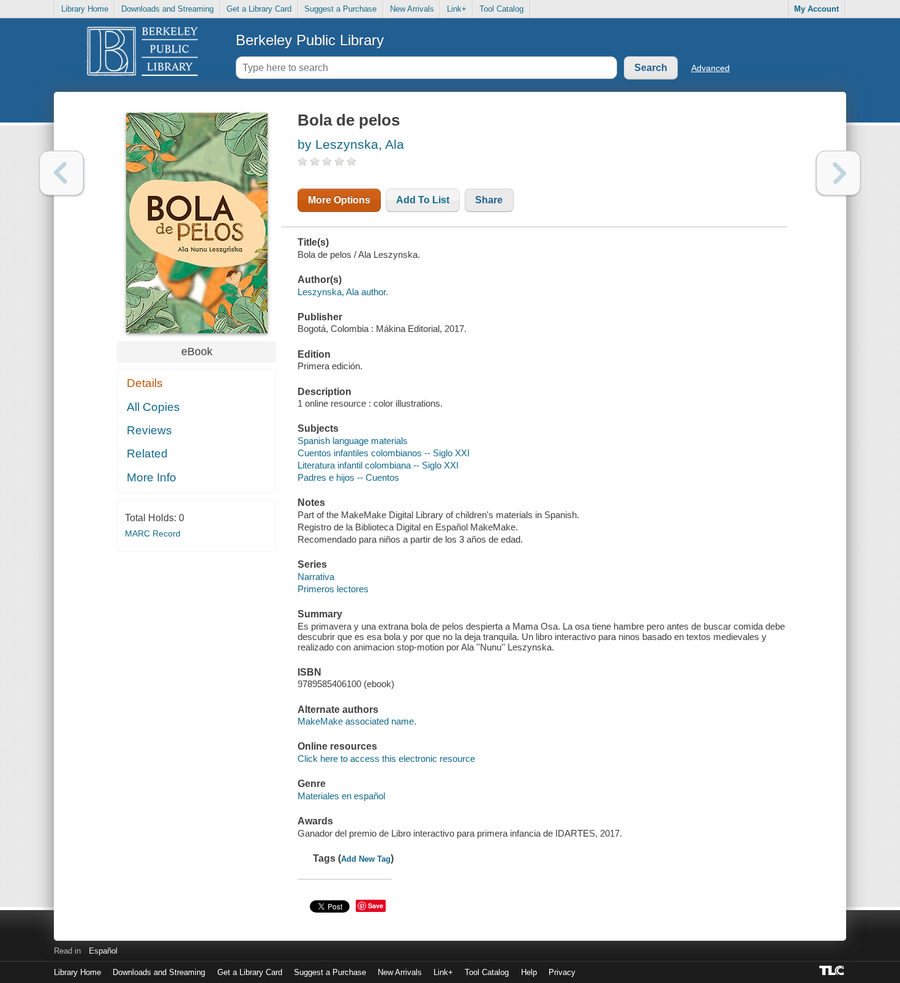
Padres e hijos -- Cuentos (348, 477)
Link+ (457, 8)
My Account (816, 8)
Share (489, 200)
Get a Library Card (259, 8)
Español (103, 950)
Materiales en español (341, 796)
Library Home (84, 8)
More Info (151, 477)
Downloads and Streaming (167, 8)
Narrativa (316, 576)
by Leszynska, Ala (351, 144)
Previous (61, 173)
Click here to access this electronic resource (386, 758)
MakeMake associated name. (357, 721)
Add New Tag (366, 859)
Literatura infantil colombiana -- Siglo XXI (378, 465)
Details (145, 383)
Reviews (149, 430)
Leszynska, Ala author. (343, 292)
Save (375, 905)
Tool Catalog (501, 8)
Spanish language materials (353, 440)
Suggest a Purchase (340, 8)
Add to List (422, 200)
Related (147, 453)
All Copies (153, 407)
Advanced (710, 68)
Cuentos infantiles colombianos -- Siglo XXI (384, 453)
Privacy (562, 972)
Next (838, 173)
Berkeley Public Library (310, 40)
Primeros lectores (333, 589)
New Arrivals (412, 8)
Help (529, 972)
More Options (339, 200)
